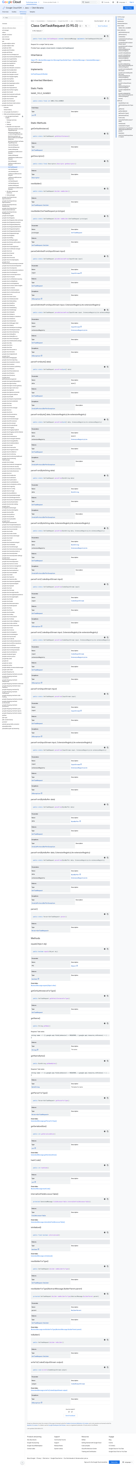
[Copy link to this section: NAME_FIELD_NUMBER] (52, 93)
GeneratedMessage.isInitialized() (42, 1256)
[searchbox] (12, 17)
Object (33, 60)
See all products (31, 1440)
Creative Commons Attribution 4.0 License (77, 1423)
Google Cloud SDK (14, 8)
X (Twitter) (112, 1445)
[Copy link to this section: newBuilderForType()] (50, 1261)
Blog (110, 1440)
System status (58, 1448)
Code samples (86, 1445)
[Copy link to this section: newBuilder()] (43, 184)
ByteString (75, 492)
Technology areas (31, 2)
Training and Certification (89, 1451)
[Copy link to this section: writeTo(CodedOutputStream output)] (65, 1362)
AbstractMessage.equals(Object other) (43, 985)
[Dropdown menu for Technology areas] (39, 2)
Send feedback (103, 26)
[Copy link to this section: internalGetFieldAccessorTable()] (60, 1194)
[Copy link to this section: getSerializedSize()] (48, 1126)
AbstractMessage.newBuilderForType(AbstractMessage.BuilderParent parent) (56, 1329)
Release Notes (58, 1445)
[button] (12, 105)
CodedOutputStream (78, 1384)
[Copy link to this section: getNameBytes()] (47, 1056)
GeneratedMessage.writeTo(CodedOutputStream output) (49, 1390)
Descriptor (36, 178)
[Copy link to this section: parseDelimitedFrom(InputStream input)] (67, 251)
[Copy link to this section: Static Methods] (49, 123)
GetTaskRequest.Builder (40, 205)
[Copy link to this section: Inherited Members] (54, 80)
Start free (128, 8)
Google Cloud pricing (33, 1442)
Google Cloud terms (56, 1458)
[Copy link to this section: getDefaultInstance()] (50, 129)
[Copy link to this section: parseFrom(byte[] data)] (53, 362)
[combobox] (90, 2)
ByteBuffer (75, 821)
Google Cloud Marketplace (34, 1445)
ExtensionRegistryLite (79, 330)
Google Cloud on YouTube (116, 1448)
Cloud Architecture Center (89, 1448)
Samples (32, 12)
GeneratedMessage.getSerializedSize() (44, 1155)
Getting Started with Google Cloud (91, 1442)
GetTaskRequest (37, 150)
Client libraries (38, 8)
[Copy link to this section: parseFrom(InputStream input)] (59, 689)
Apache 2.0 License (32, 1425)
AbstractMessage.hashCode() (40, 1189)
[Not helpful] (108, 21)
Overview (5, 12)
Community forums (60, 1440)
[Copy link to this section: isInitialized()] (43, 1227)
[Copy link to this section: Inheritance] (44, 55)
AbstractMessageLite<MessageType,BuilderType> (55, 60)
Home (32, 21)
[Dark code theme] (104, 36)
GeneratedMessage (92, 60)
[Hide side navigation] (22, 1463)
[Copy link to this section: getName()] (42, 1018)
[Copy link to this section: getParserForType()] (49, 1093)
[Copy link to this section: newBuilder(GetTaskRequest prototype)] (67, 211)
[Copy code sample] (107, 36)
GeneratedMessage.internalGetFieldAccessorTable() (48, 1222)
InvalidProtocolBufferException (43, 408)
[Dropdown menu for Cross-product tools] (58, 2)
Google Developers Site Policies (57, 1425)
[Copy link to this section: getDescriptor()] (46, 156)
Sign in (132, 2)
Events (111, 1442)
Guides (14, 12)
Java (27, 8)
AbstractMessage (79, 60)
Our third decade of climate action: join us (76, 1458)
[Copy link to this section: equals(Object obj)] (48, 944)
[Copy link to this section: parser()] (39, 909)
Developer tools (51, 21)
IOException (36, 299)
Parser (34, 930)
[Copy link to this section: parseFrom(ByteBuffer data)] (57, 799)
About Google (31, 1458)
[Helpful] (105, 21)
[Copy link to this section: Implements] (44, 69)
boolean (34, 979)
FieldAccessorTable (39, 1215)
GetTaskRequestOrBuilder (39, 74)
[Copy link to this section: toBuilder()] (41, 1335)
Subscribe (114, 1462)
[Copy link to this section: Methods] (42, 938)
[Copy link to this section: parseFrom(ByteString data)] (56, 471)
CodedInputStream (77, 601)
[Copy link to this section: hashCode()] (42, 1160)
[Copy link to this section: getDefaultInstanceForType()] (57, 991)
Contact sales (31, 1448)
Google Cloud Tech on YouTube (118, 1451)
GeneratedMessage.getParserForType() (44, 1121)
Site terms (46, 1458)
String (34, 1050)
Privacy (39, 1458)
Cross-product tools (49, 2)
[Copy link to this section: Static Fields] (45, 88)
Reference (23, 12)
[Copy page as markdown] (86, 26)
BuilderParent (76, 1310)
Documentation (41, 21)
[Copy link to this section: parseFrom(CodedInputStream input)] (64, 579)
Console (106, 2)
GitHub (83, 1440)
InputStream (75, 273)
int (33, 115)
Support (56, 1442)
